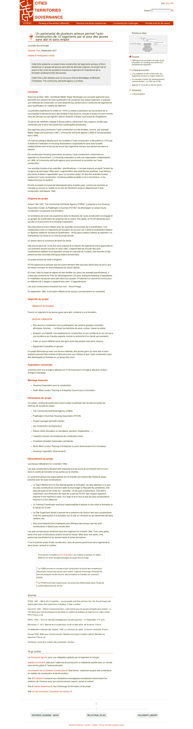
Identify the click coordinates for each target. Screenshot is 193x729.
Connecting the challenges (125, 23)
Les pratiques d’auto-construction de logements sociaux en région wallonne (147, 74)
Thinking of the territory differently (53, 23)
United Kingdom (138, 94)
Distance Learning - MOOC (45, 715)
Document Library (147, 715)
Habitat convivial (35, 662)
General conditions (76, 725)
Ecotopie (38, 678)
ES (167, 3)
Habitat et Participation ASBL (41, 55)
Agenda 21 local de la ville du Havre (147, 84)
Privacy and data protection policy (111, 725)
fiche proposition (66, 554)
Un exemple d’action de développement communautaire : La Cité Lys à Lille (148, 80)
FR (171, 3)
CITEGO (27, 23)
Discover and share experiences (91, 23)
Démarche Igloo (38, 657)
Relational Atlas (96, 715)
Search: (147, 10)
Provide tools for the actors (157, 23)
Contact (87, 725)
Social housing (142, 38)
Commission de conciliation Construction (47, 670)
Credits (94, 725)
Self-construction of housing (135, 43)
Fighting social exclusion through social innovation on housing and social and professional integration (148, 62)
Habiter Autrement (42, 686)
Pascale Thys (34, 50)
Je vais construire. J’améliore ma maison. (51, 691)
